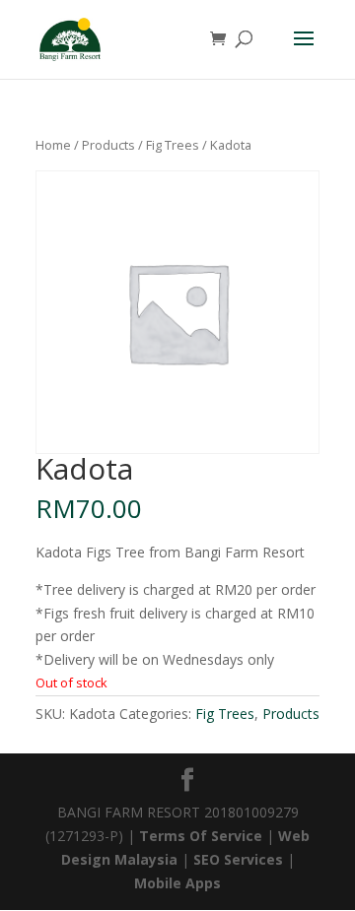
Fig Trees (172, 145)
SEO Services (238, 859)
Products (108, 145)
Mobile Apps (177, 883)
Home (53, 145)
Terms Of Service (202, 835)
